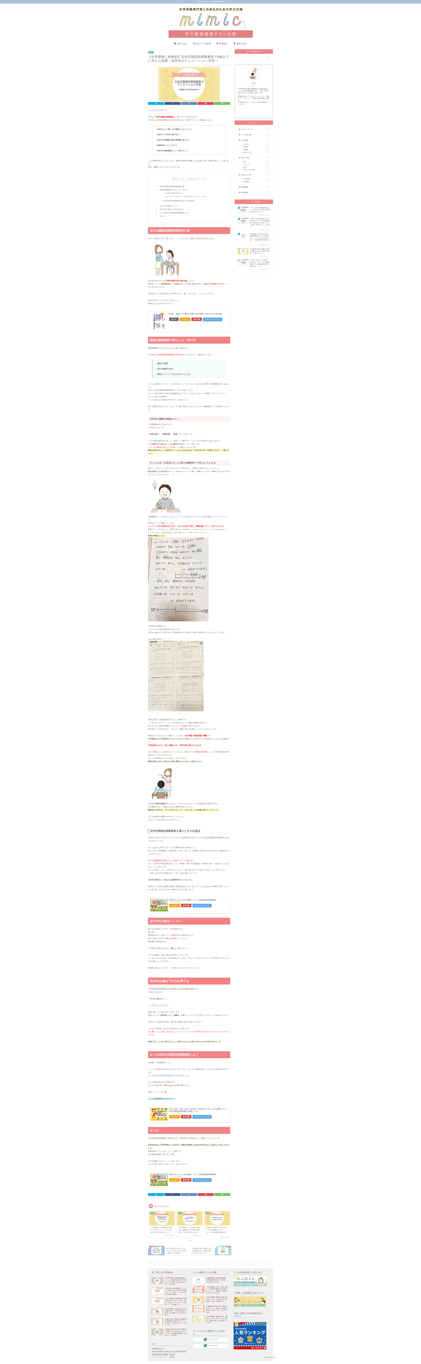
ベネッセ (256, 164)
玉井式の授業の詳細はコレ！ (175, 193)
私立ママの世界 (203, 43)
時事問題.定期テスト (159, 1348)
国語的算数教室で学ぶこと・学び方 (174, 190)
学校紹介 (223, 43)
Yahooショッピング (212, 319)
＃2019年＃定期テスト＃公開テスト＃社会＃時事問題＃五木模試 (170, 1351)
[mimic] (210, 39)
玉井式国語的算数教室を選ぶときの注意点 (178, 201)
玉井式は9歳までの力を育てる (172, 209)
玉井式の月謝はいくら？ (169, 206)
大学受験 (256, 179)
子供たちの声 (254, 175)
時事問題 (254, 187)
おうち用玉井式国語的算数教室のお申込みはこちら (169, 1075)
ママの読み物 (254, 135)
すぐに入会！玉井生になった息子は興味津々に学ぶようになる (186, 196)
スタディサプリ (254, 129)
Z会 (256, 162)
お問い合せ (182, 43)
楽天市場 (196, 319)
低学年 (151, 52)
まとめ (162, 216)
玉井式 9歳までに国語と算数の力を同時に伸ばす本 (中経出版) (195, 314)
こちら (201, 294)
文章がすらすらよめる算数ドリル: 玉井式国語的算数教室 (192, 900)
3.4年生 (256, 144)
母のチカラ (256, 152)
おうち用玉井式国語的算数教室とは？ (174, 213)
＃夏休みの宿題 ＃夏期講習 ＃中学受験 (164, 1354)
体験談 (256, 149)
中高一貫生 (254, 158)
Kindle (174, 319)
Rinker (179, 315)
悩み (256, 167)
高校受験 (254, 192)
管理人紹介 (241, 43)
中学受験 (254, 140)
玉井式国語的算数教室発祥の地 (172, 186)
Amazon (185, 319)
